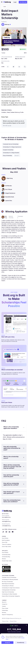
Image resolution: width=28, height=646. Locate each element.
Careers (4, 606)
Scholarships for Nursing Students (10, 579)
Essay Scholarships (7, 155)
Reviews (4, 612)
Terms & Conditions (6, 544)
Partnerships (5, 610)
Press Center (5, 608)
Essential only (20, 642)
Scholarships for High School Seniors (11, 587)
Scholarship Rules (6, 554)
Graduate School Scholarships (9, 577)
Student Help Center (7, 560)
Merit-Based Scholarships (8, 583)
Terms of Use (5, 621)
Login (15, 2)
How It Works (5, 538)
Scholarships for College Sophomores (12, 147)
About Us (4, 602)
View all (16, 155)
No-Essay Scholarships (7, 581)
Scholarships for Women (8, 585)
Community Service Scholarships (10, 144)
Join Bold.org (23, 2)
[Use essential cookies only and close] (26, 635)
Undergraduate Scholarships (9, 589)
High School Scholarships (8, 592)
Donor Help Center (6, 546)
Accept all (7, 642)
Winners (4, 558)
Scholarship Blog (6, 556)
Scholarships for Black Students (9, 594)
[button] (14, 427)
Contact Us (4, 604)
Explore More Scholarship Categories (11, 596)
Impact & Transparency (7, 614)
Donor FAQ (4, 542)
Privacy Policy (13, 621)
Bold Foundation (6, 540)
